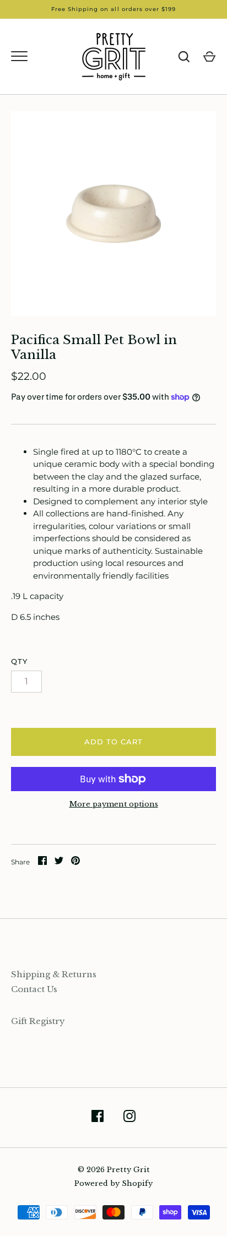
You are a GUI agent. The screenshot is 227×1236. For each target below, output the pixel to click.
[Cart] (209, 57)
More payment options (113, 804)
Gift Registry (38, 1021)
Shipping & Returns (53, 974)
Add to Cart (113, 741)
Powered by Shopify (113, 1183)
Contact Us (34, 989)
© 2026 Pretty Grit (114, 1169)
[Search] (184, 57)
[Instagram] (129, 1118)
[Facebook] (97, 1118)
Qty (19, 661)
